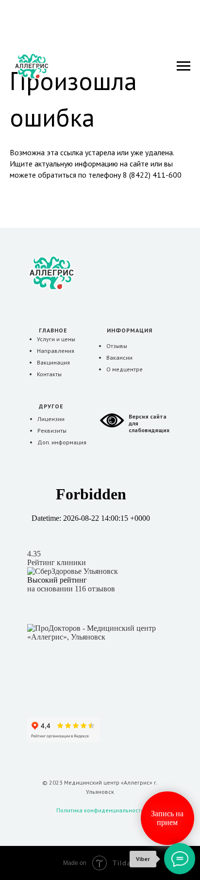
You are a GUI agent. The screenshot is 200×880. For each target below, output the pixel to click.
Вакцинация (53, 362)
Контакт (47, 374)
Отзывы (116, 345)
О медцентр (122, 369)
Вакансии (119, 357)
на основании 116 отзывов (71, 589)
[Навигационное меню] (183, 66)
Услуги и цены (56, 339)
